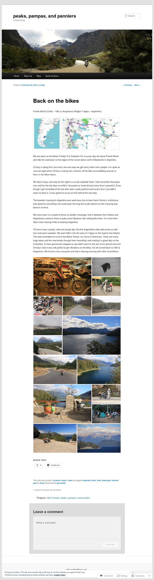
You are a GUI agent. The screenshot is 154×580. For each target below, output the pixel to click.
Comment (110, 544)
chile (99, 480)
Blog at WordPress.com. (77, 569)
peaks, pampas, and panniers (44, 15)
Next (137, 85)
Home (16, 75)
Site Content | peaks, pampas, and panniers (68, 497)
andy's (64, 480)
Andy (42, 85)
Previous (127, 85)
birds (94, 480)
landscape (106, 480)
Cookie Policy (60, 575)
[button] (62, 276)
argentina (87, 480)
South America (51, 75)
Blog (39, 75)
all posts (56, 480)
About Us (28, 75)
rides (70, 480)
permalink (61, 483)
